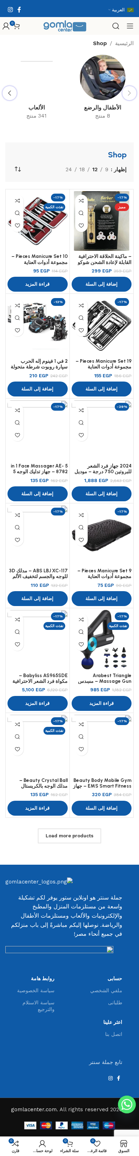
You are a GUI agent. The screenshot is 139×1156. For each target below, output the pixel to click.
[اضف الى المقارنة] (81, 201)
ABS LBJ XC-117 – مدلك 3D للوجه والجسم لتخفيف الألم (38, 573)
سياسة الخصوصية (36, 990)
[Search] (116, 26)
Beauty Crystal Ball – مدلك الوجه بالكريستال (43, 783)
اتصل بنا (113, 1034)
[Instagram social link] (10, 9)
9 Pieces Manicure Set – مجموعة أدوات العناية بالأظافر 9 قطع (104, 576)
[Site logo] (64, 25)
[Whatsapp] (127, 1104)
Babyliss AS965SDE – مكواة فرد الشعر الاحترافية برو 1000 (40, 681)
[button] (102, 284)
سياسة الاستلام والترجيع (38, 1006)
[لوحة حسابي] (6, 26)
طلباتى (115, 1002)
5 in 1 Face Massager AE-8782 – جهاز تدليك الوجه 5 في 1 (39, 471)
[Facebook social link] (19, 9)
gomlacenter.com (34, 1109)
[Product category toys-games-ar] (36, 89)
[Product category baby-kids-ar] (102, 89)
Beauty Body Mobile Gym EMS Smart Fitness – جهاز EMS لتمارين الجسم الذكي (102, 785)
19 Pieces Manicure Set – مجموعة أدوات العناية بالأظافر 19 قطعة (104, 366)
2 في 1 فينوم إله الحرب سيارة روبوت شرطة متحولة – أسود (39, 366)
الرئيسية (124, 43)
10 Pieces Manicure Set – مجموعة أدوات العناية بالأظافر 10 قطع (39, 261)
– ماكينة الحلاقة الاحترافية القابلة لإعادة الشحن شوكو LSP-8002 (105, 261)
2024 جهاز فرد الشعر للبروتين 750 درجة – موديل (103, 468)
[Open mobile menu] (130, 26)
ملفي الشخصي (106, 990)
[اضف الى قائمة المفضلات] (81, 226)
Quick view (81, 213)
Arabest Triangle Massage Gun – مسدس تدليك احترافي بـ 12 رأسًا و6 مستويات (104, 684)
